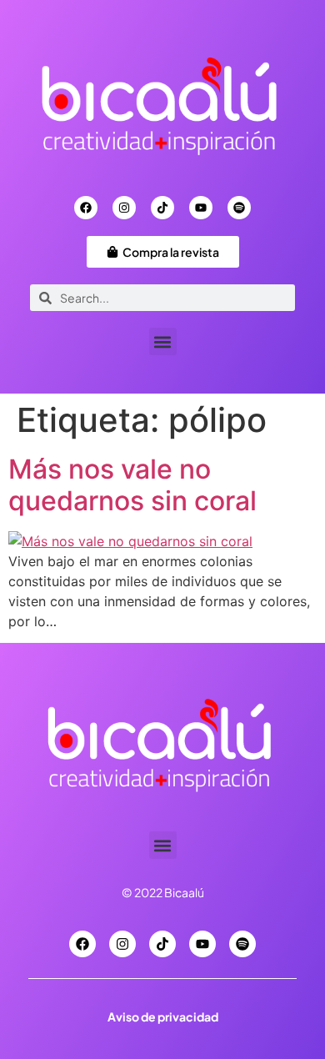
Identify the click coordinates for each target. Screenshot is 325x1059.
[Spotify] (239, 207)
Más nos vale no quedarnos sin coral (132, 485)
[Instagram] (124, 207)
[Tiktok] (162, 207)
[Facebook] (86, 207)
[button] (163, 341)
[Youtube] (200, 207)
